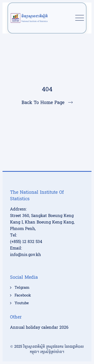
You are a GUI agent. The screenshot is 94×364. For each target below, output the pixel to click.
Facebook (23, 295)
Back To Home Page (43, 102)
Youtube (22, 303)
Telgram (22, 287)
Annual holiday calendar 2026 (39, 327)
